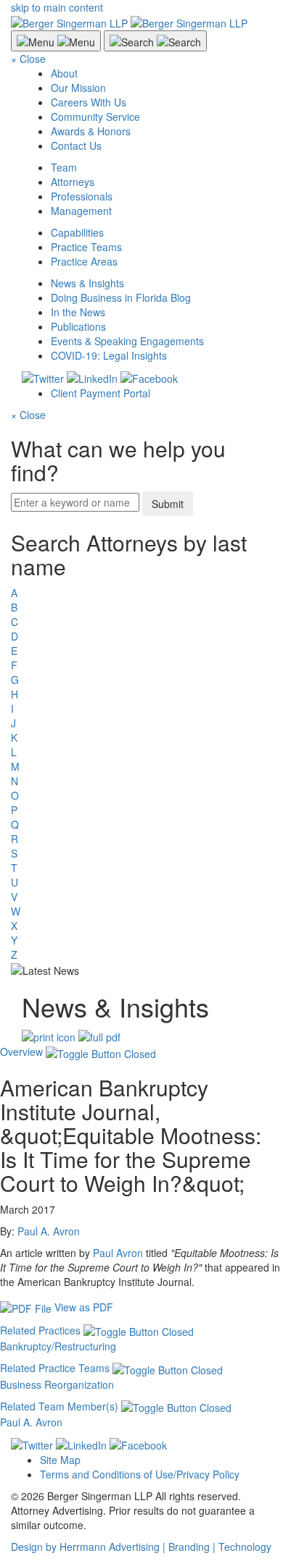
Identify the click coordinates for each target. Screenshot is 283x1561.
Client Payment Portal (100, 393)
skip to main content (57, 7)
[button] (78, 1051)
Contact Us (76, 145)
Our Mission (78, 87)
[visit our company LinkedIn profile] (81, 1444)
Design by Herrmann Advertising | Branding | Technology (141, 1546)
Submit (168, 503)
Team (64, 167)
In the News (78, 312)
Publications (78, 326)
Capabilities (77, 232)
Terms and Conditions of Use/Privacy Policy (139, 1474)
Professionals (81, 196)
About (64, 73)
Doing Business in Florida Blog (121, 297)
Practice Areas (84, 261)
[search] (141, 746)
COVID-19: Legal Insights (109, 355)
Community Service (95, 116)
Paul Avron (118, 1252)
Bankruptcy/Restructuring (58, 1346)
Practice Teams (86, 247)
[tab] (141, 1180)
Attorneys (72, 181)
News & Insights (87, 283)
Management (81, 210)
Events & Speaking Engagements (127, 341)
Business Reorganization (57, 1384)
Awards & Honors (91, 131)
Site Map (60, 1459)
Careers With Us (88, 102)
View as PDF (83, 1307)
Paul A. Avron (48, 1231)
